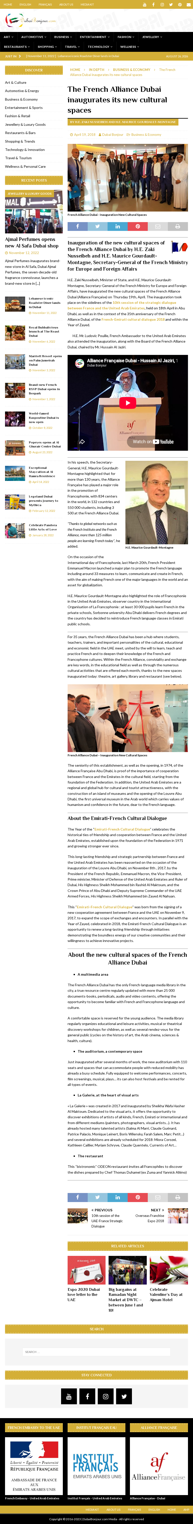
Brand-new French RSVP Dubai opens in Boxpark (44, 389)
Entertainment (93, 37)
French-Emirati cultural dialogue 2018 (133, 319)
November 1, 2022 (43, 399)
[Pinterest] (179, 4)
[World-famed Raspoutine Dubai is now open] (15, 419)
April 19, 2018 (84, 135)
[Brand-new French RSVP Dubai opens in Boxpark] (15, 390)
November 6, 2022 (43, 341)
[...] (38, 283)
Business (61, 37)
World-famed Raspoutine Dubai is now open (44, 417)
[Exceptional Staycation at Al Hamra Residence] (15, 473)
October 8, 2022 (42, 427)
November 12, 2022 (24, 253)
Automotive (32, 37)
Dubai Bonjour (112, 135)
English (25, 4)
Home (8, 4)
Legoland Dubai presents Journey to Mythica (43, 501)
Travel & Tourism (18, 158)
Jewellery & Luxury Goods (25, 124)
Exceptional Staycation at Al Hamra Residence (42, 472)
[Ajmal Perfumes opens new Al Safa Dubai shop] (34, 211)
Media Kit (87, 4)
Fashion (124, 37)
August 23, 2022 (42, 452)
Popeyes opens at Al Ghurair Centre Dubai (45, 444)
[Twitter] (171, 4)
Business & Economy (146, 135)
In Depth (96, 70)
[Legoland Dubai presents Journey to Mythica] (15, 502)
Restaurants (15, 47)
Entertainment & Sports (24, 107)
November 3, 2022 (43, 370)
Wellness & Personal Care (25, 166)
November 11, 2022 (44, 312)
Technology (98, 47)
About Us (66, 4)
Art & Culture (15, 82)
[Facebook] (153, 4)
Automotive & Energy (22, 91)
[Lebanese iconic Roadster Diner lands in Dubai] (15, 304)
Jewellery (150, 37)
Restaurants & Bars (20, 133)
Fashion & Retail (17, 116)
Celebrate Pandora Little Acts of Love (43, 527)
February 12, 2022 (43, 510)
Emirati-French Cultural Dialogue (122, 829)
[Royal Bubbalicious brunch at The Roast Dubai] (15, 333)
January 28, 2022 (43, 535)
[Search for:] (96, 1352)
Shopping (46, 47)
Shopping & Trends (20, 141)
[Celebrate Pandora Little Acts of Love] (15, 530)
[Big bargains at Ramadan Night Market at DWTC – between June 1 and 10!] (128, 1270)
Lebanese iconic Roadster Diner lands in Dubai (45, 303)
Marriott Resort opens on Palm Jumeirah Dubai (45, 360)
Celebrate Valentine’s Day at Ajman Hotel (166, 1294)
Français (45, 4)
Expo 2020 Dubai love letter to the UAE (84, 1294)
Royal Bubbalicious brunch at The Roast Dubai (44, 331)
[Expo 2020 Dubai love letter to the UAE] (87, 1270)
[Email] (188, 4)
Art (7, 37)
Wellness (128, 47)
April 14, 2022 (40, 481)
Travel (71, 47)
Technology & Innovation (25, 149)
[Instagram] (162, 4)
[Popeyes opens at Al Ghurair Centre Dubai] (15, 448)
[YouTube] (144, 4)
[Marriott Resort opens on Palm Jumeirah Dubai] (15, 361)
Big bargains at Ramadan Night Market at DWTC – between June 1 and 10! (126, 1300)
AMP (186, 1509)
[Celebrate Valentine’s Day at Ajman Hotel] (169, 1270)
